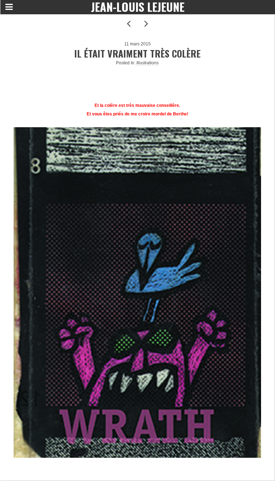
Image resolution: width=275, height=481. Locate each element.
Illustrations (147, 62)
